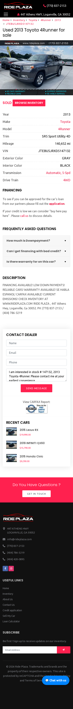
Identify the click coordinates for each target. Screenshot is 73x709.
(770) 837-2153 (56, 5)
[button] (16, 89)
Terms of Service (35, 680)
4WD (66, 180)
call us (24, 215)
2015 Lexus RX (29, 430)
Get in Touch (36, 493)
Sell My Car (9, 615)
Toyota (33, 20)
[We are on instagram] (11, 568)
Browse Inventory (29, 103)
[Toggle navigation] (6, 14)
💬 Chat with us (55, 680)
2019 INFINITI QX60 (32, 443)
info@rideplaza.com (19, 539)
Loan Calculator (11, 621)
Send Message (36, 388)
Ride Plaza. (21, 666)
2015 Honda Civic (31, 456)
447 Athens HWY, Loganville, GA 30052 (45, 14)
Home (6, 20)
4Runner (46, 20)
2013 (58, 20)
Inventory (19, 20)
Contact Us (9, 604)
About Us (8, 599)
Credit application (12, 610)
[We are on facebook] (5, 568)
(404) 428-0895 (15, 559)
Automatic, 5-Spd (58, 172)
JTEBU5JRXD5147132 (20, 23)
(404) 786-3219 (15, 552)
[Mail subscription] (63, 650)
